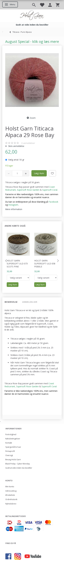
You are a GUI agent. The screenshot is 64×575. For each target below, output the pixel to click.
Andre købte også (15, 225)
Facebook (53, 201)
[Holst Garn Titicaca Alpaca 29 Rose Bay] (32, 80)
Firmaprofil (10, 451)
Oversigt (9, 455)
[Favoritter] (42, 4)
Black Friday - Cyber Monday (17, 463)
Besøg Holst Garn (13, 459)
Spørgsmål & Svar (13, 447)
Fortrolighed (10, 434)
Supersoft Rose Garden (28, 189)
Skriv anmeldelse (16, 146)
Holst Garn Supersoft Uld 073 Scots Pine (17, 263)
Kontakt (8, 443)
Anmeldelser (29, 301)
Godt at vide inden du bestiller (18, 468)
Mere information (13, 209)
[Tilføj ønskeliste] (52, 173)
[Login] (50, 4)
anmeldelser (28, 143)
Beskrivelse (11, 301)
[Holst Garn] (32, 15)
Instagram (13, 204)
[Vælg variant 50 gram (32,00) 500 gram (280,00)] (18, 278)
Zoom (33, 117)
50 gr (16, 159)
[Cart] (57, 4)
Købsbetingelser (12, 438)
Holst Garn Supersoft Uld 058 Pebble (44, 263)
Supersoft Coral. (50, 189)
